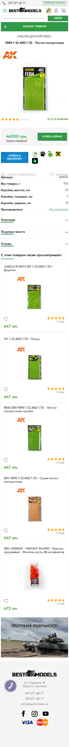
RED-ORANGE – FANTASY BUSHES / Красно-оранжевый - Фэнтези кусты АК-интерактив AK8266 (34, 552)
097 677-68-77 (34, 693)
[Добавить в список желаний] (6, 319)
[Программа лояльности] (34, 656)
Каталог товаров (34, 26)
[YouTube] (45, 714)
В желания (62, 175)
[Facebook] (23, 714)
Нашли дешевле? (16, 140)
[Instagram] (34, 714)
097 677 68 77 (17, 3)
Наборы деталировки (33, 36)
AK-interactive (58, 209)
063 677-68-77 (34, 698)
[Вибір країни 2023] (49, 12)
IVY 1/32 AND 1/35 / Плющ (21, 339)
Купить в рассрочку (14, 157)
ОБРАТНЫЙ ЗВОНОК (54, 3)
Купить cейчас (52, 136)
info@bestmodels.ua (34, 704)
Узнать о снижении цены (21, 175)
